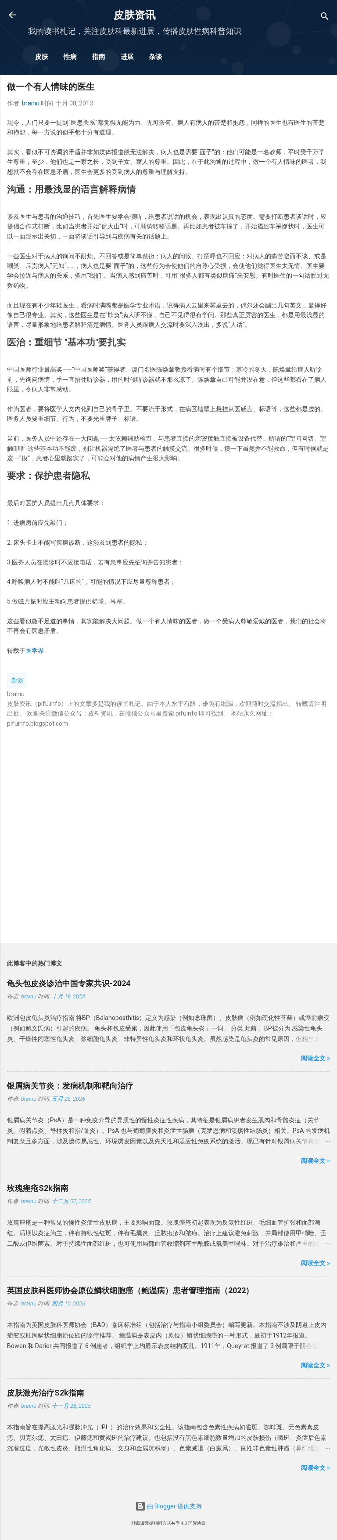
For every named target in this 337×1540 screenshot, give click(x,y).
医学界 (34, 650)
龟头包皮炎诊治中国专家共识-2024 (68, 983)
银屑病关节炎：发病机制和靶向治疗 (70, 1085)
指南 (98, 57)
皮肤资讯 (135, 15)
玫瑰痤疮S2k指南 (37, 1188)
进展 (127, 57)
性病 (70, 57)
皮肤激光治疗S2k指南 (45, 1392)
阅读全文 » (315, 1058)
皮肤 (41, 57)
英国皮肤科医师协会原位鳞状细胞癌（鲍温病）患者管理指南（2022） (130, 1290)
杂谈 (155, 57)
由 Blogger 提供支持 (174, 1506)
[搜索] (324, 17)
